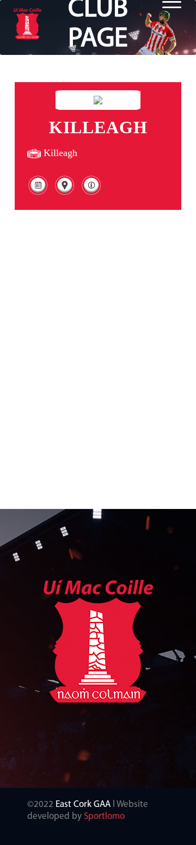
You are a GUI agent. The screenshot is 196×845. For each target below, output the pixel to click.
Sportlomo (104, 816)
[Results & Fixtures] (37, 193)
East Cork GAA (83, 804)
